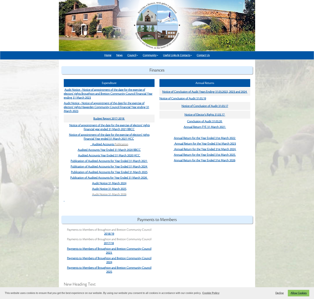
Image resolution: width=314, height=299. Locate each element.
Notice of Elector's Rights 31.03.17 (204, 114)
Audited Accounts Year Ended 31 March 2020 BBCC (109, 149)
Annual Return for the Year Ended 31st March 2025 (205, 154)
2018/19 (109, 233)
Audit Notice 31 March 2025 (109, 188)
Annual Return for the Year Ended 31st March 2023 (205, 143)
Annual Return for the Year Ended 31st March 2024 (205, 149)
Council (131, 55)
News (119, 55)
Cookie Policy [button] (210, 293)
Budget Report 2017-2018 (109, 118)
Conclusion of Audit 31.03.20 (205, 121)
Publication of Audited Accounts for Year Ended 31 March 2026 (109, 177)
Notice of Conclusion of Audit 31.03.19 (182, 98)
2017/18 (109, 243)
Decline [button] (279, 293)
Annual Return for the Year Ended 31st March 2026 (204, 160)
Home (107, 55)
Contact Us (203, 55)
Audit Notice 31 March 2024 (109, 183)
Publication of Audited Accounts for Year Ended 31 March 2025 (109, 172)
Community (150, 55)
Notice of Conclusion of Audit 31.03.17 (205, 106)
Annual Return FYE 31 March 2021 (205, 127)
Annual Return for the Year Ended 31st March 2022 (205, 138)
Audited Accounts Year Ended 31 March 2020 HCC (109, 155)
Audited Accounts (102, 144)
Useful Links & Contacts (176, 55)
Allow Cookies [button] (299, 293)
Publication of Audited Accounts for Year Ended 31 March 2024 (109, 166)
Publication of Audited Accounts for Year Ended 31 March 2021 (109, 161)
